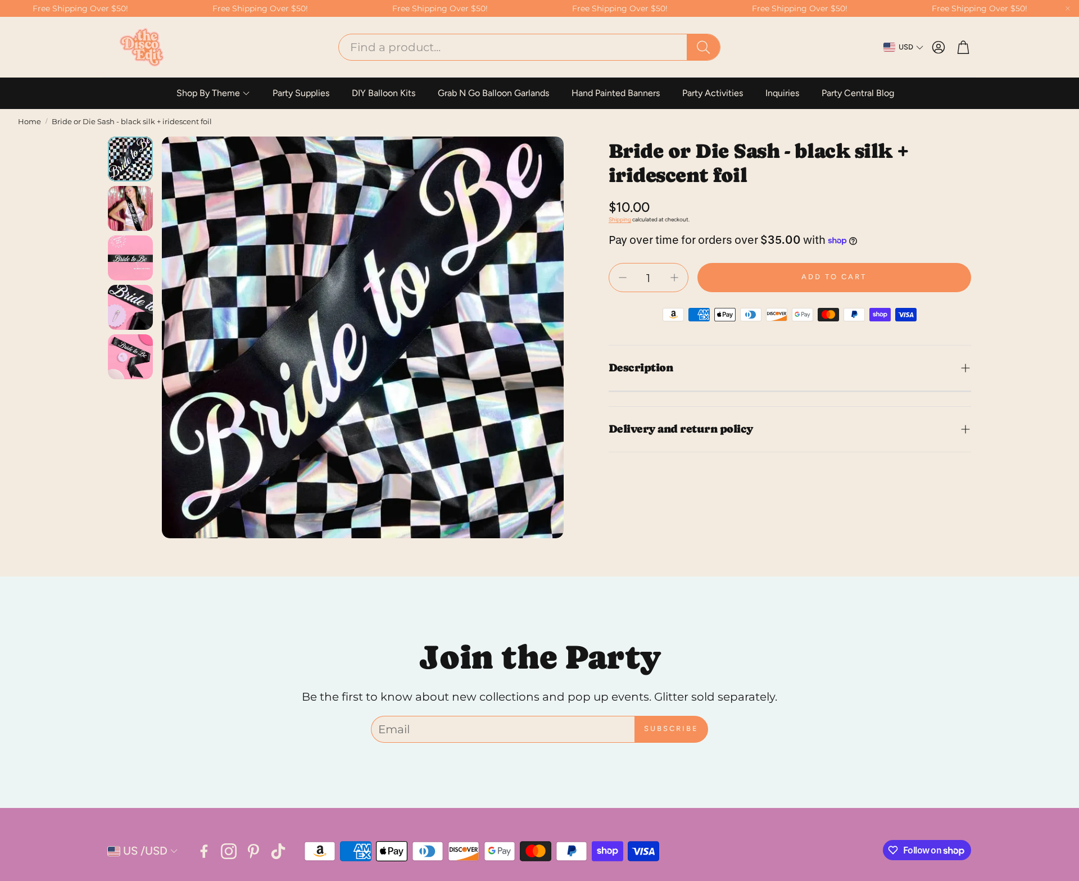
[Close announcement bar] (1067, 8)
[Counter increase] (674, 277)
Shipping (620, 219)
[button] (529, 47)
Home (29, 121)
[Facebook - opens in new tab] (204, 851)
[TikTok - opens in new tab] (278, 851)
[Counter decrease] (623, 277)
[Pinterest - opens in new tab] (253, 851)
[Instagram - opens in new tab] (229, 851)
